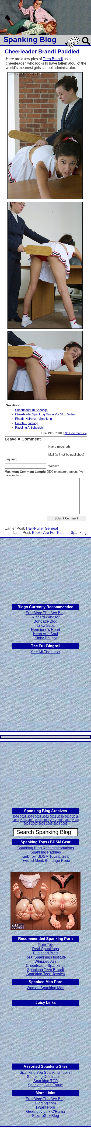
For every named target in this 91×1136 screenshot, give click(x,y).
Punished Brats (45, 953)
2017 (16, 820)
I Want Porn (45, 1107)
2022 (45, 816)
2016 (23, 820)
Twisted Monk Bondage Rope (45, 861)
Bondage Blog (45, 621)
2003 (64, 823)
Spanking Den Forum (45, 1085)
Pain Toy (45, 945)
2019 (68, 816)
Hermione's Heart (45, 630)
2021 (53, 816)
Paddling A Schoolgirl (29, 427)
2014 (38, 820)
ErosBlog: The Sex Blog (46, 613)
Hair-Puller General (42, 528)
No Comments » (76, 433)
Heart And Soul (45, 634)
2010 (68, 820)
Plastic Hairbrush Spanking (33, 418)
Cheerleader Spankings (45, 966)
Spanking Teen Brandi (45, 970)
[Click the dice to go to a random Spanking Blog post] (73, 47)
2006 (41, 823)
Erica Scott (46, 625)
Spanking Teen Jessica (45, 974)
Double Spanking (26, 423)
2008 (27, 823)
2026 (15, 816)
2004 (56, 823)
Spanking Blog (30, 39)
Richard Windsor (46, 617)
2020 (60, 816)
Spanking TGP (45, 1081)
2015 (31, 820)
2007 (34, 823)
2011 (60, 820)
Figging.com (45, 1103)
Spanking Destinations (45, 1077)
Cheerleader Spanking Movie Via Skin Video (45, 414)
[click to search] (86, 45)
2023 (38, 816)
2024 (30, 816)
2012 (53, 820)
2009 (75, 820)
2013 (45, 820)
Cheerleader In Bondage (31, 410)
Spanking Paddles (45, 852)
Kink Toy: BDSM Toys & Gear (45, 856)
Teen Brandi (53, 59)
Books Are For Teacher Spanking (59, 533)
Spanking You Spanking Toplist (45, 1072)
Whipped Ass (45, 961)
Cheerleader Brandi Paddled (42, 51)
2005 (49, 823)
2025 (23, 816)
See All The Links (45, 652)
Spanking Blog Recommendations (45, 848)
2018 (75, 816)
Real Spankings (45, 949)
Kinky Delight (46, 638)
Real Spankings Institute (45, 957)
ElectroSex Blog (45, 1116)
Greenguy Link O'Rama (45, 1111)
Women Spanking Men (45, 988)
